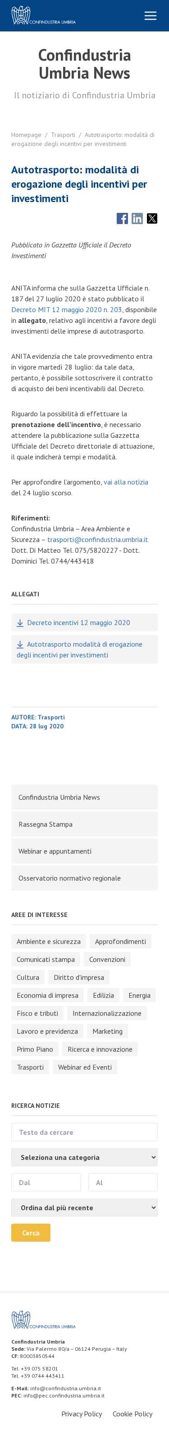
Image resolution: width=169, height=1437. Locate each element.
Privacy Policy (81, 1413)
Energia (139, 995)
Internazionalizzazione (107, 1013)
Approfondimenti (120, 941)
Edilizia (103, 995)
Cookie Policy (132, 1413)
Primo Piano (35, 1049)
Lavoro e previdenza (47, 1031)
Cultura (28, 977)
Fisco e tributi (37, 1013)
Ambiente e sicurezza (49, 941)
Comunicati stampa (46, 959)
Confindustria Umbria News (59, 797)
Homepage (26, 135)
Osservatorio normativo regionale (69, 877)
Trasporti (63, 135)
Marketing (107, 1031)
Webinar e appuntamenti (54, 850)
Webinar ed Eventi (85, 1066)
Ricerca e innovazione (100, 1049)
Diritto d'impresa (79, 977)
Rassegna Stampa (45, 824)
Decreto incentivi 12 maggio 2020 (78, 622)
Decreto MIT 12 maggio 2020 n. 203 (66, 309)
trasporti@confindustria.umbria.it (97, 539)
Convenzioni (107, 959)
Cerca (31, 1232)
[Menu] (150, 16)
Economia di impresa (47, 995)
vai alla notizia (126, 481)
